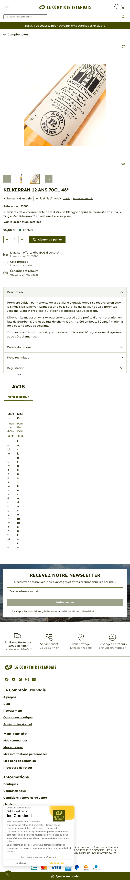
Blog (6, 703)
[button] (7, 874)
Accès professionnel (17, 724)
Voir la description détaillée (22, 222)
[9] (50, 198)
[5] (42, 198)
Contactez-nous (14, 790)
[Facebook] (6, 679)
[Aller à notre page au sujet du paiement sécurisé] (65, 868)
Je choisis (21, 863)
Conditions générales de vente (25, 797)
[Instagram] (27, 679)
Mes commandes (15, 740)
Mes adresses (13, 747)
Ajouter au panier (50, 239)
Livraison (9, 804)
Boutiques (10, 784)
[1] (35, 198)
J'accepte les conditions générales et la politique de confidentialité (53, 611)
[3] (39, 198)
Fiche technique (18, 357)
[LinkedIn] (33, 679)
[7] (46, 198)
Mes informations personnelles (25, 754)
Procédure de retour (17, 767)
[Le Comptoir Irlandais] (65, 7)
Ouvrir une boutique (17, 717)
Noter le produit (83, 198)
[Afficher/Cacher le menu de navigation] (6, 7)
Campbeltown (18, 34)
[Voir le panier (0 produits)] (123, 7)
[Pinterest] (20, 679)
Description (15, 292)
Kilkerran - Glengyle (17, 198)
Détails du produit (19, 347)
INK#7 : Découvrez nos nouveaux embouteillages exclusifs (65, 25)
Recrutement (12, 710)
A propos (9, 697)
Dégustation (15, 368)
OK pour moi (56, 863)
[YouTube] (13, 679)
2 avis (66, 198)
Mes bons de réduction (19, 760)
